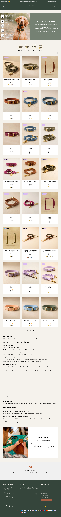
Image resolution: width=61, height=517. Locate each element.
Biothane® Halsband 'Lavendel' (11, 286)
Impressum (43, 489)
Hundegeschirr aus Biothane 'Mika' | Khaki (11, 251)
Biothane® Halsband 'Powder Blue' (30, 320)
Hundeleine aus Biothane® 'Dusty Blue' (30, 114)
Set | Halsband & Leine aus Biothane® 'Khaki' (49, 148)
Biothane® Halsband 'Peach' (11, 320)
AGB (41, 491)
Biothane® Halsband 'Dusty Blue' (49, 114)
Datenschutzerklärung (45, 493)
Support (42, 487)
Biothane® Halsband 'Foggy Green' (49, 320)
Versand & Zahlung (44, 497)
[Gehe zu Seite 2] (33, 330)
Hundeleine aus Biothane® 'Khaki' (49, 181)
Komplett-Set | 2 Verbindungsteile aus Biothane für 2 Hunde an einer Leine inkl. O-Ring (30, 252)
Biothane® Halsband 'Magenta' (11, 147)
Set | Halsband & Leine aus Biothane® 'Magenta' (11, 182)
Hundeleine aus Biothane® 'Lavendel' (30, 286)
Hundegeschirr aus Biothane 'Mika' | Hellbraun (49, 80)
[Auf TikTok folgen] (13, 506)
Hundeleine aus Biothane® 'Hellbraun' (12, 216)
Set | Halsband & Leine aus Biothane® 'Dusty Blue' (30, 148)
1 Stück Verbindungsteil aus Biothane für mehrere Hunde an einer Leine (49, 251)
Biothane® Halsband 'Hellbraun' (11, 114)
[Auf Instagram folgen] (7, 506)
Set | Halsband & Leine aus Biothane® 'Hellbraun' (30, 182)
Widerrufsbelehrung (44, 495)
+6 (33, 257)
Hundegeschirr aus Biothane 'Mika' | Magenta (49, 216)
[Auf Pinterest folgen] (10, 506)
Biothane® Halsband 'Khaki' (30, 79)
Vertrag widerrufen (46, 500)
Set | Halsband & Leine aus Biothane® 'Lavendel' (49, 287)
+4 (14, 84)
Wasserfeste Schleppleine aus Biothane (11, 79)
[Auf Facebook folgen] (3, 506)
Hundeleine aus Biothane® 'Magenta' (30, 216)
